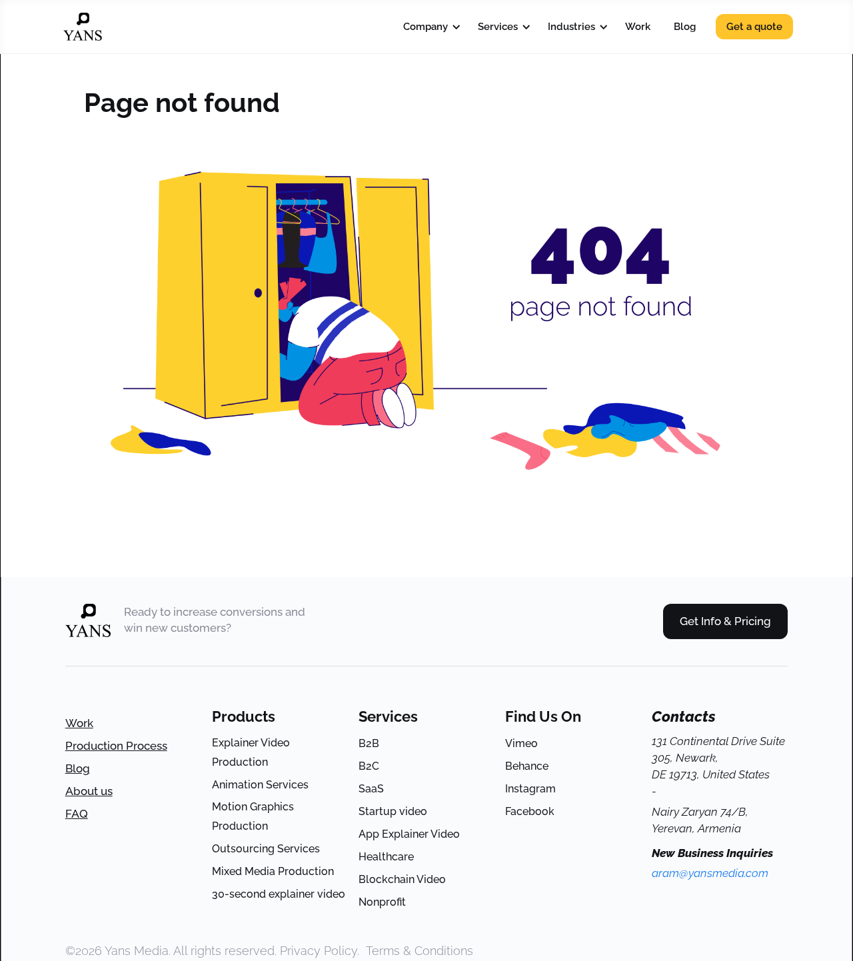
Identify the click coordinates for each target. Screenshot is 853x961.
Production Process (116, 745)
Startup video (393, 811)
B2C (369, 766)
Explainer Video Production (251, 752)
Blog (685, 27)
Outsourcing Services (266, 848)
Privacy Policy (318, 951)
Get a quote (754, 27)
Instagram (530, 788)
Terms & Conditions (419, 951)
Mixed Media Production (273, 871)
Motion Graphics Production (253, 816)
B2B (369, 743)
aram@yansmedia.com (710, 873)
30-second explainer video (278, 894)
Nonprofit (382, 902)
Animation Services (260, 784)
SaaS (371, 788)
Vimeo (521, 743)
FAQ (76, 813)
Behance (526, 766)
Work (637, 27)
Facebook (529, 811)
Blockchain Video (402, 879)
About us (89, 791)
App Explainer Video (409, 834)
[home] (82, 26)
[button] (429, 26)
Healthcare (386, 856)
